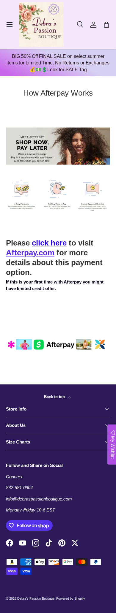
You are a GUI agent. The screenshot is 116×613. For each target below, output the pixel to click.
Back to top (55, 397)
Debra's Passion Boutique (35, 598)
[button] (106, 24)
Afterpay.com (30, 252)
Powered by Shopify (70, 598)
